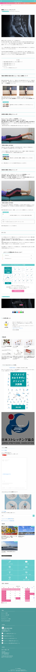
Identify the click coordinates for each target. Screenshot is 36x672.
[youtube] (18, 329)
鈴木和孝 (6, 327)
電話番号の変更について (6, 631)
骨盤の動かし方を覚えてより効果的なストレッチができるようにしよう (21, 105)
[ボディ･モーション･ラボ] (18, 1)
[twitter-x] (14, 329)
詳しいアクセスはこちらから (7, 657)
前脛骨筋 (9, 518)
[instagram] (16, 329)
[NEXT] (34, 586)
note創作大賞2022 (12, 367)
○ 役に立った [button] (18, 255)
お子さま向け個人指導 (6, 620)
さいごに (5, 66)
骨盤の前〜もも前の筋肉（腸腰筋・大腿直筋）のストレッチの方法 (21, 157)
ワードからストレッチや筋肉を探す (8, 520)
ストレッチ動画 (4, 450)
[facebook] (13, 329)
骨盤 (12, 518)
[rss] (20, 668)
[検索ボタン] (35, 1)
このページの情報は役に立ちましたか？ (11, 67)
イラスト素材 (3, 511)
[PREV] (2, 586)
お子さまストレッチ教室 (6, 618)
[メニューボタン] (1, 1)
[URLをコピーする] (23, 312)
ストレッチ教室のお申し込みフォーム (9, 633)
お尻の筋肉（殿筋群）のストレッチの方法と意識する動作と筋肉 (21, 215)
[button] (13, 312)
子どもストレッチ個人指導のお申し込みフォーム (11, 643)
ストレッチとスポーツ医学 (6, 11)
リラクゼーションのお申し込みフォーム (10, 638)
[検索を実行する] (34, 516)
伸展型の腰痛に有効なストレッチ (9, 63)
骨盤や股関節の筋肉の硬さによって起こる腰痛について (13, 61)
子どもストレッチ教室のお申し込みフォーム (10, 640)
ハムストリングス (4, 518)
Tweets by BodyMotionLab (5, 559)
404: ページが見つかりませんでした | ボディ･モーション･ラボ (13, 221)
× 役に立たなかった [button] (18, 258)
